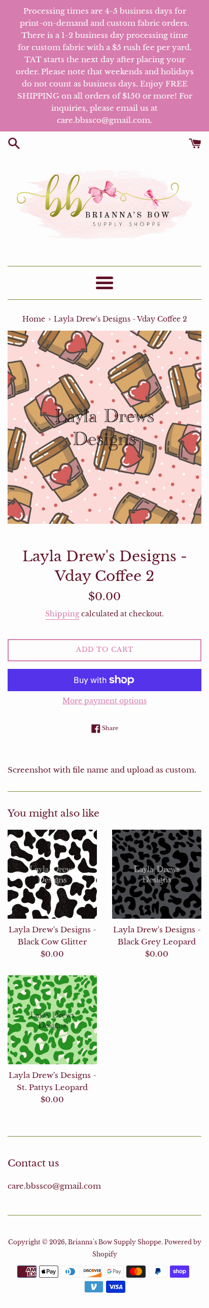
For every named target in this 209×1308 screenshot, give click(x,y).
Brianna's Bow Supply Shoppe (114, 1242)
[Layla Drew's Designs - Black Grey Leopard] (156, 874)
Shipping (62, 613)
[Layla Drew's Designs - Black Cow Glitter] (52, 874)
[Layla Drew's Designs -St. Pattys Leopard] (52, 1019)
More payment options (104, 700)
